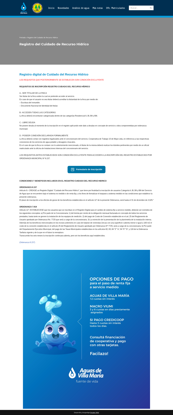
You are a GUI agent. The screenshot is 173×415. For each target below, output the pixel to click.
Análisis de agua (80, 7)
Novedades (63, 7)
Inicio (51, 7)
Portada (22, 37)
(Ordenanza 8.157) (27, 242)
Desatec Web (94, 413)
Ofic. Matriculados (115, 7)
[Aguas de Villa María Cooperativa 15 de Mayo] (31, 8)
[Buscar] (151, 8)
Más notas (98, 7)
